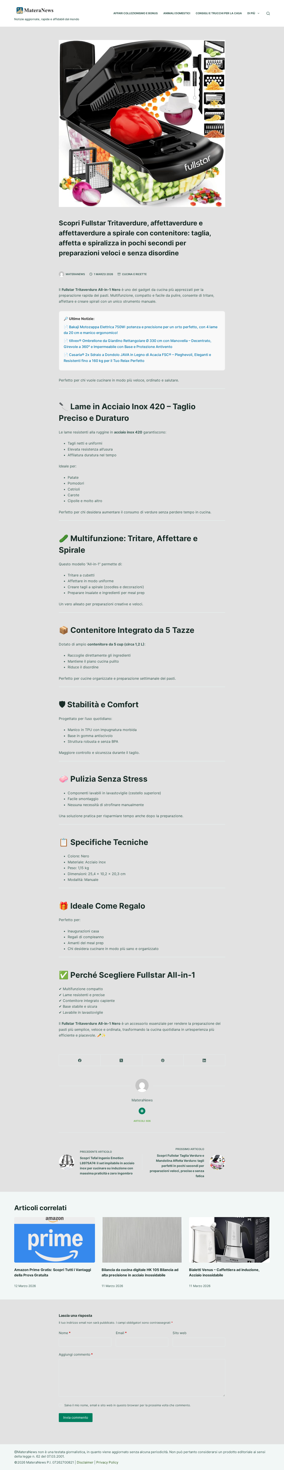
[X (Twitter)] (121, 1060)
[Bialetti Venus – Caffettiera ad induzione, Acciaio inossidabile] (229, 1240)
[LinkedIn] (204, 1060)
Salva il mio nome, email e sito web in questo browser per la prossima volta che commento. (127, 1405)
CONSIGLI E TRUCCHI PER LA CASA (219, 13)
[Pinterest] (163, 1060)
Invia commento (75, 1417)
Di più (251, 13)
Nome (65, 1333)
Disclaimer (85, 1462)
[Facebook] (80, 1060)
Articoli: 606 (142, 1120)
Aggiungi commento (76, 1354)
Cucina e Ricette (134, 274)
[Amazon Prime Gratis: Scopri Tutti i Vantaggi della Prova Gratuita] (54, 1240)
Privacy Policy (107, 1462)
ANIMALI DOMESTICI (176, 13)
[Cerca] (268, 13)
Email (121, 1333)
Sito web (179, 1333)
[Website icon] (142, 1111)
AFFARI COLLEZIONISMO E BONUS (135, 13)
